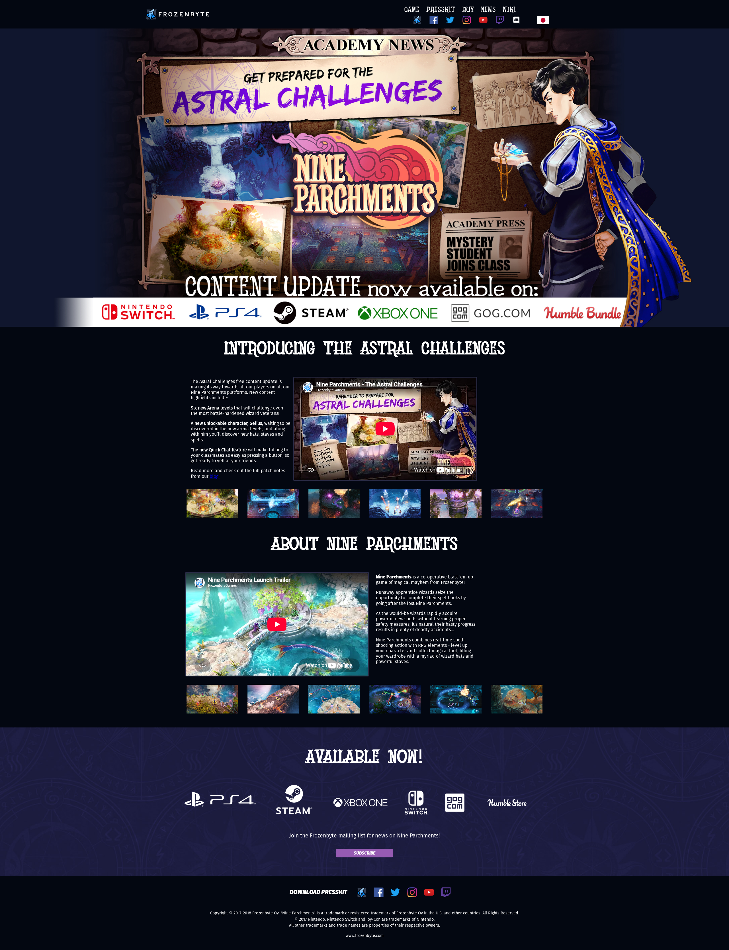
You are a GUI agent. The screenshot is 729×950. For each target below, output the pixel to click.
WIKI (509, 10)
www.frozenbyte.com (365, 935)
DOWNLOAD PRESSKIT (318, 892)
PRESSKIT (440, 10)
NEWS (488, 10)
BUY (468, 10)
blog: (215, 476)
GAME (411, 10)
